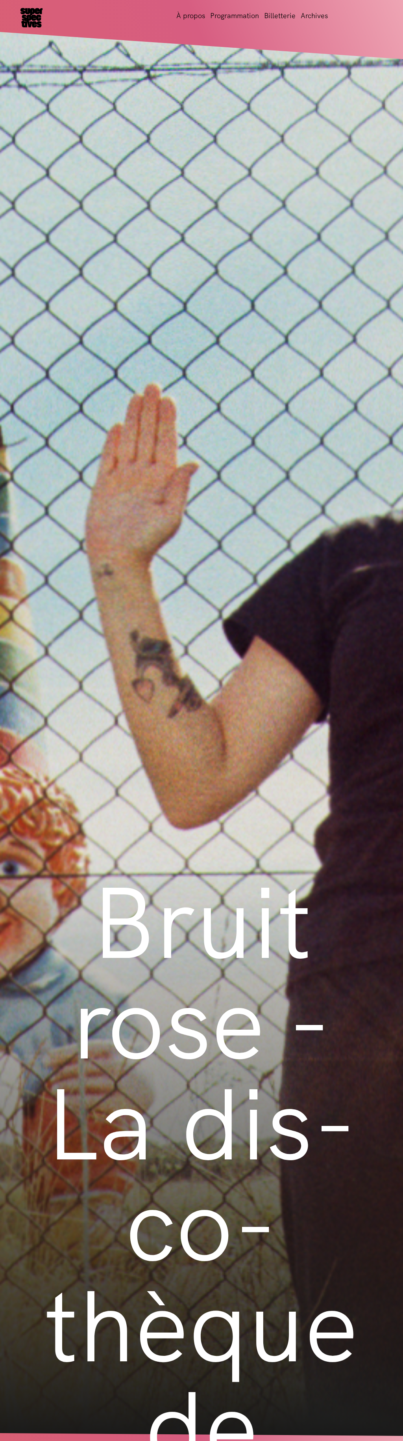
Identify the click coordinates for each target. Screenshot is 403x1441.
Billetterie (280, 15)
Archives (314, 15)
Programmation (234, 15)
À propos (190, 15)
